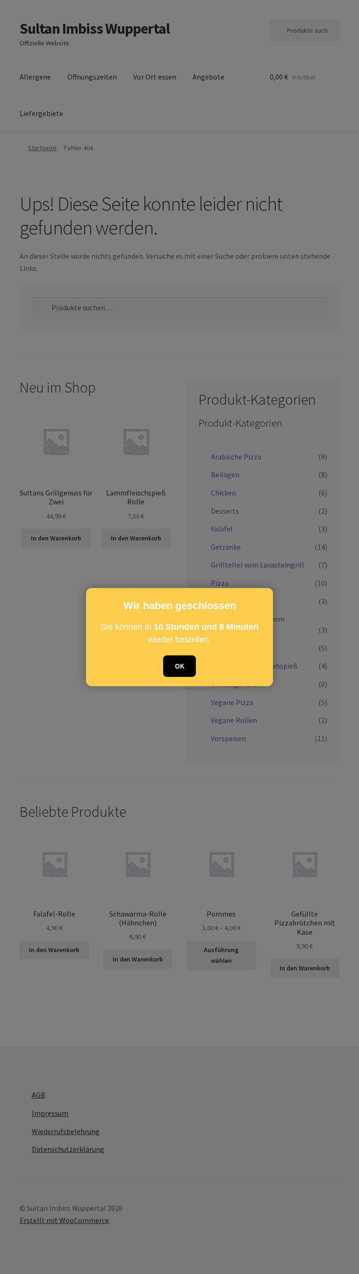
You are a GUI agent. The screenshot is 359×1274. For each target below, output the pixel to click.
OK (179, 665)
